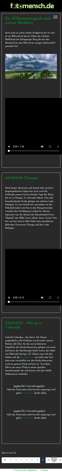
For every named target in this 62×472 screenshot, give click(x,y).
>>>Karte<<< (27, 357)
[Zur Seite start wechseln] (5, 460)
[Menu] (55, 17)
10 (49, 460)
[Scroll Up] (54, 459)
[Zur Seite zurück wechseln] (11, 460)
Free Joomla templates (25, 470)
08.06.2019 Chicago (21, 178)
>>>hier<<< (28, 393)
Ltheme (44, 470)
